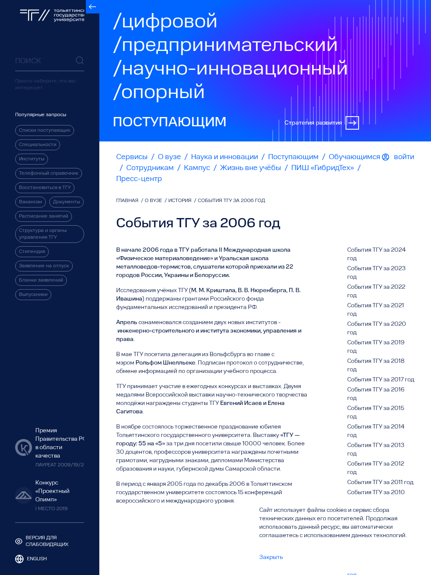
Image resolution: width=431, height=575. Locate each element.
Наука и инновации (224, 157)
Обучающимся (354, 157)
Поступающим (293, 157)
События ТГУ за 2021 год (375, 310)
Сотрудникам (150, 168)
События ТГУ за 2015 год (375, 412)
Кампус (197, 168)
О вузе (169, 157)
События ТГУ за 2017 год (380, 380)
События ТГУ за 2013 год (375, 449)
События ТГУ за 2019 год (375, 347)
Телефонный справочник (48, 173)
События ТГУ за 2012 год (375, 468)
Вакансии (30, 202)
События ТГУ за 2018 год (375, 365)
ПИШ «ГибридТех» (322, 168)
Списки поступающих (44, 130)
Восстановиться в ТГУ (45, 187)
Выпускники (33, 294)
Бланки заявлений (41, 280)
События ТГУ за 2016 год (375, 394)
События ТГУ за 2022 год (376, 291)
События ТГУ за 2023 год (376, 273)
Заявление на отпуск (44, 266)
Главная (128, 200)
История (180, 200)
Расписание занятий (43, 216)
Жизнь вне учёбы (250, 168)
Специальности (37, 144)
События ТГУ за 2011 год (380, 482)
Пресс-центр (139, 179)
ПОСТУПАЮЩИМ (169, 123)
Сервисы (132, 157)
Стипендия (32, 251)
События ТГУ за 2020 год (376, 328)
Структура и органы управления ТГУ (43, 234)
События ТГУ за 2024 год (376, 254)
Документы (66, 202)
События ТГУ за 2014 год (375, 431)
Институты (31, 159)
